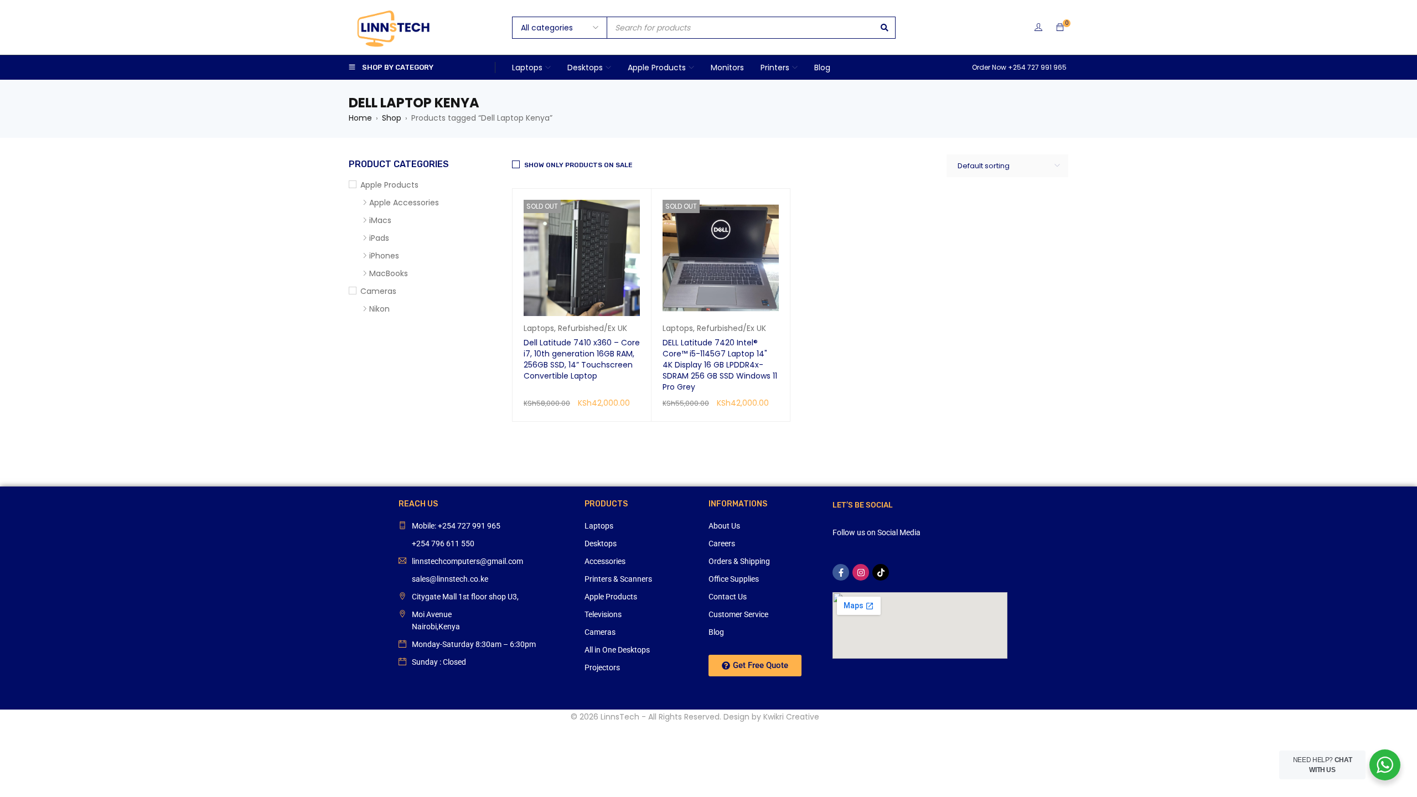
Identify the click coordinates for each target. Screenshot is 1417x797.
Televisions (603, 614)
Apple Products (389, 184)
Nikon (379, 308)
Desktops (601, 543)
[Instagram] (860, 572)
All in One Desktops (617, 649)
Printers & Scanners (618, 579)
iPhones (384, 255)
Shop (391, 117)
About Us (724, 525)
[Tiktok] (880, 572)
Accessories (605, 561)
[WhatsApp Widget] (1384, 764)
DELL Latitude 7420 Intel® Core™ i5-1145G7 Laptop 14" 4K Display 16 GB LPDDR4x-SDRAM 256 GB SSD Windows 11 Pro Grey (720, 364)
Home (360, 117)
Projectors (602, 667)
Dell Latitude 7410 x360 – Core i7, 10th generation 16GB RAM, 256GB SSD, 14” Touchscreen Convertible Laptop (582, 359)
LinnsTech (620, 716)
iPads (379, 238)
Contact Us (727, 596)
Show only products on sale (578, 165)
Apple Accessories (404, 202)
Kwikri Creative (791, 716)
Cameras (378, 291)
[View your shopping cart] (1060, 27)
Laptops (539, 328)
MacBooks (388, 273)
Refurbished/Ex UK (592, 328)
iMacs (380, 220)
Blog (716, 632)
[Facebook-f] (840, 572)
